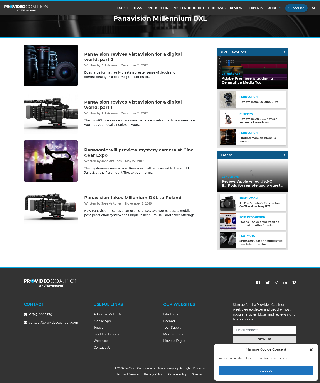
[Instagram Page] (276, 282)
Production (157, 8)
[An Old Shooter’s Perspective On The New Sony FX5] (228, 202)
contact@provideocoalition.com (53, 322)
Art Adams (109, 65)
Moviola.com (173, 334)
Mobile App (102, 321)
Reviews (237, 8)
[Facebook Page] (258, 282)
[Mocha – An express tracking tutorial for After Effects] (228, 221)
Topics (98, 327)
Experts (256, 8)
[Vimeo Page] (294, 282)
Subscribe (296, 8)
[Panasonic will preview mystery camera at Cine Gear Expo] (51, 161)
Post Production (188, 8)
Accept (266, 370)
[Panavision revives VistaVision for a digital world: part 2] (51, 65)
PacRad (169, 321)
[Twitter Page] (267, 282)
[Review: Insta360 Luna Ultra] (228, 99)
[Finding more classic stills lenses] (228, 136)
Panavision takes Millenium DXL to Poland (133, 197)
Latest (122, 8)
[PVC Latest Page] (283, 155)
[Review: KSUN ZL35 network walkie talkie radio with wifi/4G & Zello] (228, 118)
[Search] (314, 8)
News (137, 8)
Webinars (101, 341)
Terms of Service (127, 374)
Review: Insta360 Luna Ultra (258, 102)
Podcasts (217, 8)
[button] (311, 349)
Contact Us (102, 347)
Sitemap (198, 374)
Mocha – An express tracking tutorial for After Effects (259, 223)
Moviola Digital (175, 341)
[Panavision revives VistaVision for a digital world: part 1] (51, 113)
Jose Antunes (111, 161)
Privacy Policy (153, 374)
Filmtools (170, 314)
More (272, 8)
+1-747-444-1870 (40, 315)
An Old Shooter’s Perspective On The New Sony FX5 (259, 205)
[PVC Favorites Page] (283, 52)
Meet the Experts (106, 334)
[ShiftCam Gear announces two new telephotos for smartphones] (228, 239)
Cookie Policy (177, 374)
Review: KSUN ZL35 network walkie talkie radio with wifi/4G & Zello (258, 122)
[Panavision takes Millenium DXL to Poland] (51, 206)
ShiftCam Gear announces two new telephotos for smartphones (261, 244)
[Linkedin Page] (285, 282)
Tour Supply (172, 327)
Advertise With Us (107, 314)
